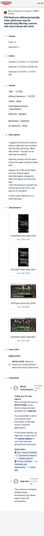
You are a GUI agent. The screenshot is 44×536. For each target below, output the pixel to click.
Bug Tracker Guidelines (27, 452)
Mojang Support (26, 458)
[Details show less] (6, 85)
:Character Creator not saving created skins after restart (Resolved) (25, 364)
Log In (40, 3)
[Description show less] (6, 134)
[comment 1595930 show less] (11, 388)
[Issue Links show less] (6, 349)
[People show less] (6, 36)
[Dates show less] (6, 56)
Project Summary (25, 461)
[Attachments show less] (6, 207)
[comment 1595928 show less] (11, 481)
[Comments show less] (6, 377)
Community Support (28, 455)
